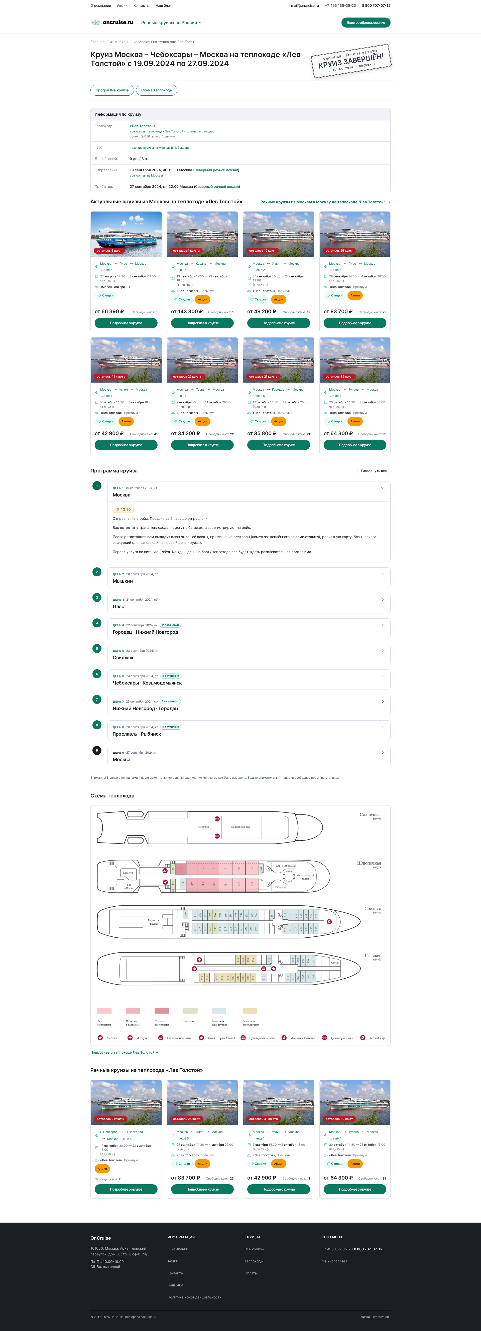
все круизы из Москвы (146, 175)
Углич (276, 263)
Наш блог (163, 5)
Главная (97, 42)
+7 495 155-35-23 (340, 5)
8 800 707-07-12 (376, 5)
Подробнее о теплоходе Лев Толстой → (124, 1052)
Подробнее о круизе (126, 323)
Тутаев (353, 389)
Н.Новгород (108, 1132)
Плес (123, 263)
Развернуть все (374, 471)
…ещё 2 (259, 270)
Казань (201, 263)
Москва (105, 263)
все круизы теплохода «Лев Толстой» (157, 131)
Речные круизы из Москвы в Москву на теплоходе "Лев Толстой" (323, 202)
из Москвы (119, 42)
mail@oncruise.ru (305, 5)
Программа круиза (112, 90)
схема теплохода (200, 131)
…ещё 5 (126, 1139)
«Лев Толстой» (142, 126)
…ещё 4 (335, 396)
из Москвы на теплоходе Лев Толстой (166, 42)
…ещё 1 (106, 396)
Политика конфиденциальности (194, 1297)
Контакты (142, 5)
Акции (122, 5)
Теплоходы (254, 1261)
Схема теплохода (156, 90)
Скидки (107, 295)
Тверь (200, 389)
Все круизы (255, 1249)
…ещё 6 (106, 270)
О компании (100, 5)
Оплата (251, 1273)
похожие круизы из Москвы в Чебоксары (160, 147)
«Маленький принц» (115, 287)
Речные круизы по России (169, 22)
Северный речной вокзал (216, 170)
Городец (278, 389)
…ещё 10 (184, 270)
